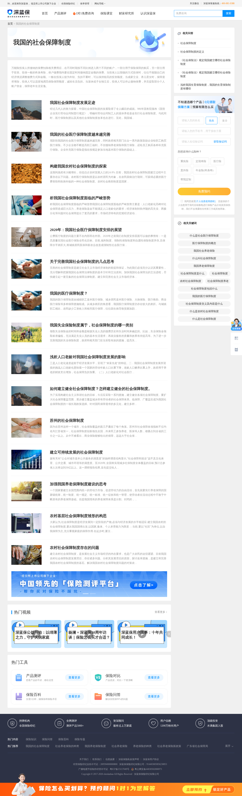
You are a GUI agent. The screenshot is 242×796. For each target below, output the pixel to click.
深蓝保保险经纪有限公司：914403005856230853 (143, 764)
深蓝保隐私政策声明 (129, 759)
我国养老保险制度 (95, 746)
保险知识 (31, 739)
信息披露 (110, 759)
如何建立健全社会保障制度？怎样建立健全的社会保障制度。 (101, 389)
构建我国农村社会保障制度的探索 (78, 166)
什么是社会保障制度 (204, 318)
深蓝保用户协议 (151, 759)
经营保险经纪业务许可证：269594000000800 (95, 764)
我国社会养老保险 (204, 250)
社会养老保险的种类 (67, 746)
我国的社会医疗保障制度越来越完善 (80, 134)
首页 (45, 13)
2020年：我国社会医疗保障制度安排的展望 (86, 230)
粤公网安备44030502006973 (148, 769)
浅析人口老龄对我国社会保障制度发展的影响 (88, 357)
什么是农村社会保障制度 (204, 311)
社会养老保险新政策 (169, 746)
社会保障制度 (188, 43)
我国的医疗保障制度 (204, 296)
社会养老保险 (119, 746)
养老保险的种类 (142, 746)
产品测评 (60, 13)
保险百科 (63, 739)
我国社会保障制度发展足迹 (72, 102)
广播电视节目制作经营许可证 (93, 769)
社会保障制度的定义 (192, 51)
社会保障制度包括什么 (204, 288)
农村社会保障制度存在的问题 (74, 547)
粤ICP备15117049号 (119, 769)
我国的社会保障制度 (38, 746)
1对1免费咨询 (85, 13)
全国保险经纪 (68, 3)
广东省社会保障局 (197, 746)
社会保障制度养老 (218, 281)
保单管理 (84, 3)
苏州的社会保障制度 (67, 420)
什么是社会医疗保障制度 (204, 235)
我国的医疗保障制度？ (69, 293)
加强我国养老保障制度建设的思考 (78, 484)
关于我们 (83, 759)
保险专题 (79, 739)
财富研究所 (126, 13)
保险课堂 (106, 13)
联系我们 (97, 759)
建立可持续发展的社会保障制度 (76, 452)
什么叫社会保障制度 (204, 258)
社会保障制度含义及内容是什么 (204, 303)
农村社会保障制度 (190, 281)
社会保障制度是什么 (192, 273)
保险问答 (47, 739)
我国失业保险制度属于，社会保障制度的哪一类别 (91, 325)
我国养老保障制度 (204, 266)
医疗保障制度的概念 (204, 243)
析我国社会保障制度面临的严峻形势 (80, 198)
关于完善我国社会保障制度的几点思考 (82, 261)
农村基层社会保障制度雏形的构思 (78, 516)
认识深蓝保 (148, 13)
